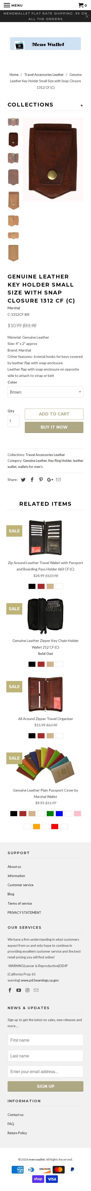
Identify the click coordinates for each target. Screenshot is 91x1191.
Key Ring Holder (60, 461)
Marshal (14, 308)
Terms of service (20, 903)
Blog (11, 894)
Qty (11, 411)
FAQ (11, 1124)
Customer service (20, 885)
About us (14, 867)
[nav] (13, 5)
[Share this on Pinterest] (40, 479)
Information (16, 876)
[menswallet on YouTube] (19, 990)
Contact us (16, 1115)
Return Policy (17, 1133)
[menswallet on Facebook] (10, 990)
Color (12, 382)
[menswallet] (45, 40)
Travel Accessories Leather (45, 455)
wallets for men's (30, 467)
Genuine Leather (35, 461)
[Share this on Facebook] (31, 479)
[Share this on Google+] (49, 479)
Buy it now (54, 427)
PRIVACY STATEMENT (24, 912)
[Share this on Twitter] (22, 479)
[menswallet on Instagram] (28, 990)
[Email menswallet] (36, 990)
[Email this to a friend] (58, 479)
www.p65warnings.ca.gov (40, 980)
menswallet (37, 1159)
